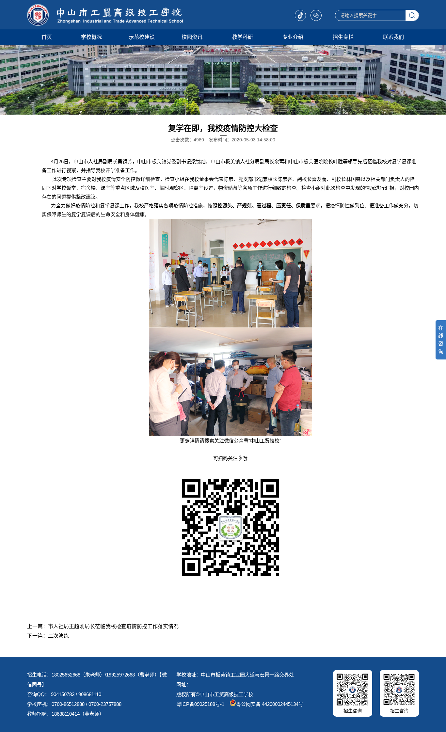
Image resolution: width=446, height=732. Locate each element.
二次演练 (58, 636)
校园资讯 (192, 37)
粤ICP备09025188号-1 (200, 704)
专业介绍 (292, 37)
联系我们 (393, 37)
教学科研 (242, 37)
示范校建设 (142, 37)
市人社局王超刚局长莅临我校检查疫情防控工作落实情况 (113, 626)
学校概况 (91, 37)
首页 (46, 37)
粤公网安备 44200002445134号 (269, 704)
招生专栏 (343, 37)
